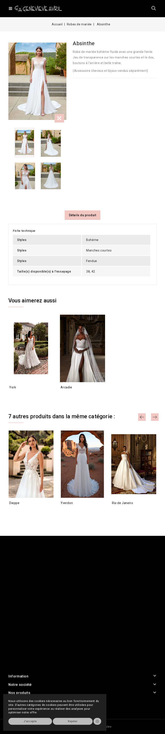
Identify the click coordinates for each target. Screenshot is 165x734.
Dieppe (14, 503)
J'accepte (30, 721)
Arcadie (66, 387)
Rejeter (72, 721)
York (12, 387)
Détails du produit (82, 215)
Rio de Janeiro (122, 503)
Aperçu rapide (13, 395)
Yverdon (67, 503)
